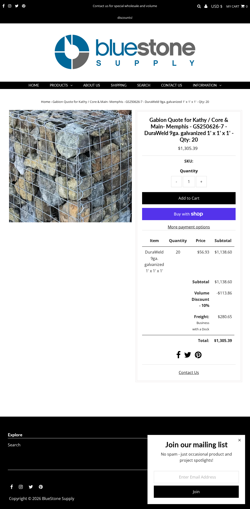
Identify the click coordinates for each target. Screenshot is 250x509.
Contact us (189, 372)
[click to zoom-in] (124, 117)
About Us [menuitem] (91, 85)
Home (45, 101)
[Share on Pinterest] (198, 356)
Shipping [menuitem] (118, 85)
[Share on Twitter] (187, 356)
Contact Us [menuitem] (171, 85)
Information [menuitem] (205, 85)
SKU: (188, 161)
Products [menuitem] (59, 85)
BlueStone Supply (58, 498)
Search (14, 445)
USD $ (216, 6)
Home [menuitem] (34, 85)
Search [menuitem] (143, 85)
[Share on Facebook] (178, 356)
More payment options (189, 227)
